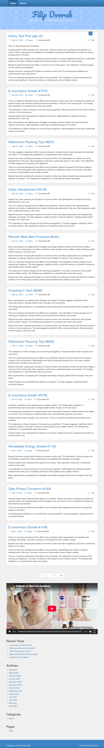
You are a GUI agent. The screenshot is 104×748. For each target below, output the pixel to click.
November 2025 (15, 685)
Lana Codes (93, 745)
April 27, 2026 (17, 146)
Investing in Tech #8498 (25, 290)
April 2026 (13, 669)
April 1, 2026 (17, 531)
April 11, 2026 (17, 345)
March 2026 (14, 672)
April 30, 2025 (17, 40)
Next (61, 575)
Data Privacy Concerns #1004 (29, 488)
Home (13, 3)
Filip (92, 40)
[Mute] (90, 631)
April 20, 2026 (17, 294)
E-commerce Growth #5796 (27, 395)
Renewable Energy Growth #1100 (32, 446)
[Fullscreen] (94, 631)
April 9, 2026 (17, 399)
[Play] (9, 631)
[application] (52, 608)
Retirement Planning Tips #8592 (31, 341)
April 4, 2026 (17, 450)
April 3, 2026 (17, 492)
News (30, 40)
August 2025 (14, 694)
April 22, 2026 (17, 193)
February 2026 (15, 675)
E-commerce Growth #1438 (27, 527)
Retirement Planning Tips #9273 (31, 141)
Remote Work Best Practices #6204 (33, 236)
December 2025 (15, 682)
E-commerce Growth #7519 (27, 90)
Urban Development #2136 (27, 189)
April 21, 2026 (17, 241)
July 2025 (13, 697)
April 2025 (13, 706)
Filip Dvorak (52, 14)
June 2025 (13, 700)
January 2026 (14, 679)
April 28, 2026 (17, 95)
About (23, 3)
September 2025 (15, 691)
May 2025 (13, 703)
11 (55, 575)
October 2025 (14, 688)
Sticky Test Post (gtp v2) (25, 35)
